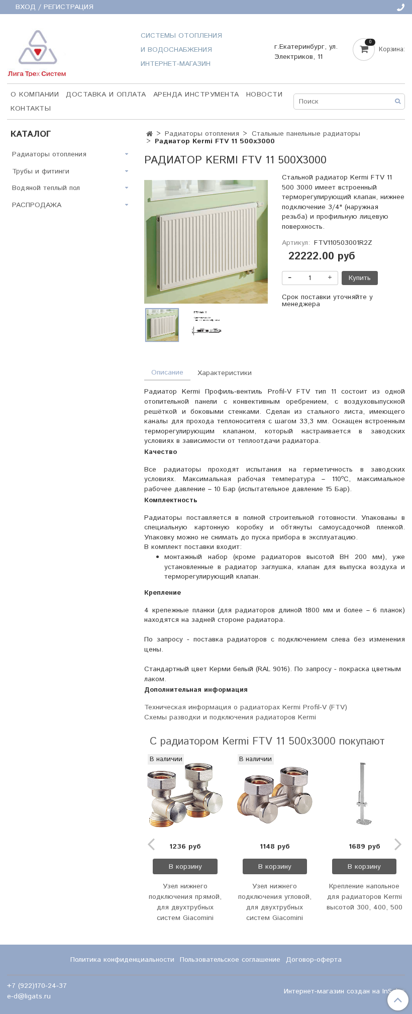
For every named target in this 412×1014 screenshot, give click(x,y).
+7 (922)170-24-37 (37, 986)
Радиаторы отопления (202, 134)
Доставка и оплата (106, 94)
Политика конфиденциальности (122, 960)
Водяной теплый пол (46, 188)
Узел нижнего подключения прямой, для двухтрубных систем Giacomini (185, 902)
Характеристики (224, 373)
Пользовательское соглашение (230, 960)
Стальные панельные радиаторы (306, 134)
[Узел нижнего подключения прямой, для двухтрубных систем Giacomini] (185, 795)
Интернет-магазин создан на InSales (344, 991)
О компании (35, 94)
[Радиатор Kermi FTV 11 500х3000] (205, 242)
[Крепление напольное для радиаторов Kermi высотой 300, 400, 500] (364, 795)
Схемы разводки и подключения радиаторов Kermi (230, 717)
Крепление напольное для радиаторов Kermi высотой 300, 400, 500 (364, 896)
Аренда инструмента (196, 94)
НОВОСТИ (264, 94)
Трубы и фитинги (40, 171)
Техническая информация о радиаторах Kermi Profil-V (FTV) (245, 707)
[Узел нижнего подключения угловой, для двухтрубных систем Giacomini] (275, 795)
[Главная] (149, 134)
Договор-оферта (314, 960)
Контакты (31, 109)
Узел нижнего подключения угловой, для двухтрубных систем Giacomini (275, 902)
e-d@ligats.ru (29, 996)
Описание (167, 372)
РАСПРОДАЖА (36, 205)
